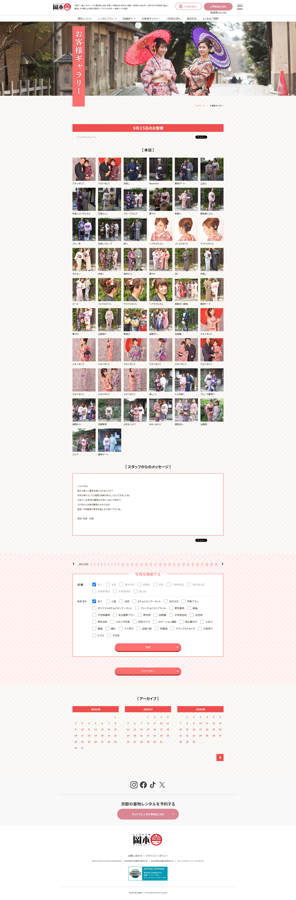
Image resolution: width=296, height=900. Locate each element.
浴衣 (127, 601)
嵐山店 (142, 591)
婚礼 (113, 628)
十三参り (129, 628)
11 (127, 564)
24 (188, 564)
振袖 (195, 608)
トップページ (200, 105)
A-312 (101, 635)
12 (132, 564)
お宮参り (208, 628)
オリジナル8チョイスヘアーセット (115, 608)
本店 (113, 584)
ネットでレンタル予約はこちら (148, 814)
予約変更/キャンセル (218, 12)
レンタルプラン (105, 18)
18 (160, 564)
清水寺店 (129, 584)
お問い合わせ (135, 856)
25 (193, 564)
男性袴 (146, 615)
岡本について (85, 18)
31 (161, 741)
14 (141, 564)
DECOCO (174, 601)
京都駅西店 (104, 591)
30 (216, 564)
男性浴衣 (102, 622)
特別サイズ (144, 622)
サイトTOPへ (148, 671)
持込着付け (191, 622)
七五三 (209, 622)
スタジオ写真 (123, 622)
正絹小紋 (147, 628)
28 (207, 564)
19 (165, 564)
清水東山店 (198, 584)
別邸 (160, 584)
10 (123, 564)
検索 (148, 647)
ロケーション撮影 (167, 622)
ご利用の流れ (173, 18)
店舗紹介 (128, 18)
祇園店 (146, 584)
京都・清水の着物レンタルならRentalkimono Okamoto (148, 893)
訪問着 (162, 615)
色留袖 (163, 628)
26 (197, 564)
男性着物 (179, 608)
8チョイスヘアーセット (149, 601)
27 (202, 564)
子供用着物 (104, 615)
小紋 (113, 601)
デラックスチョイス (185, 628)
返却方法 (192, 18)
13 (137, 564)
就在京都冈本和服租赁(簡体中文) (136, 861)
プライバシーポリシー (156, 856)
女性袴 (199, 615)
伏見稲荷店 (124, 591)
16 (151, 564)
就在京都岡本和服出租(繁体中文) (162, 861)
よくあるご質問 (210, 18)
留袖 (100, 628)
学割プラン (193, 601)
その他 (115, 635)
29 (211, 564)
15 (146, 564)
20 (169, 564)
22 (179, 564)
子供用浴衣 (181, 615)
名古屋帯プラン (126, 615)
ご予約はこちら (218, 6)
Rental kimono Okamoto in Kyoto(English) (107, 861)
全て (100, 584)
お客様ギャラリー (151, 18)
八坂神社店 (178, 584)
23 (183, 564)
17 (155, 564)
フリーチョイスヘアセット (153, 608)
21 (174, 564)
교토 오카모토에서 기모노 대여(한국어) (190, 861)
